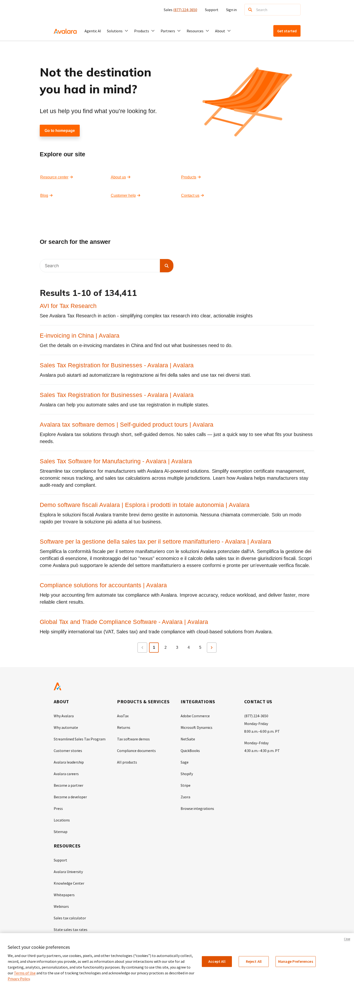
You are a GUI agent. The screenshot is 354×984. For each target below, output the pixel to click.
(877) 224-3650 (185, 9)
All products (127, 762)
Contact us (190, 195)
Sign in (231, 9)
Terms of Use (25, 972)
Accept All (216, 961)
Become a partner (68, 785)
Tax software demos (133, 739)
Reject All (254, 961)
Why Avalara (64, 715)
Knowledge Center (69, 883)
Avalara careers (66, 773)
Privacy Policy (19, 978)
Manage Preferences (295, 961)
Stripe (185, 785)
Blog (44, 195)
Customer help (123, 195)
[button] (117, 31)
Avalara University (68, 871)
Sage (185, 762)
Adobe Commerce (195, 715)
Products (188, 177)
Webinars (61, 906)
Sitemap (60, 831)
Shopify (187, 773)
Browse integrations (197, 808)
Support (211, 9)
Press (58, 808)
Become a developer (70, 796)
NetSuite (188, 739)
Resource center (54, 177)
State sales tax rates (70, 929)
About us (118, 177)
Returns (123, 727)
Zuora (185, 796)
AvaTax (123, 715)
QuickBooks (190, 750)
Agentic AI (93, 30)
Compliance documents (136, 750)
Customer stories (68, 750)
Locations (62, 820)
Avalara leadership (69, 762)
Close (347, 939)
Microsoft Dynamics (196, 727)
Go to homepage (60, 131)
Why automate (66, 727)
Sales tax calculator (70, 918)
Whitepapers (64, 894)
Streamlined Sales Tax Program (79, 739)
